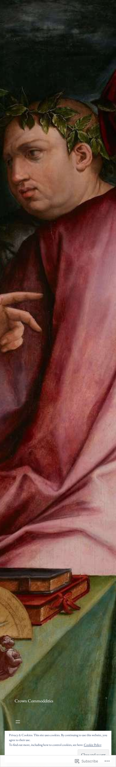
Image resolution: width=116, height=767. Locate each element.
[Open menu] (34, 722)
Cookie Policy (92, 745)
